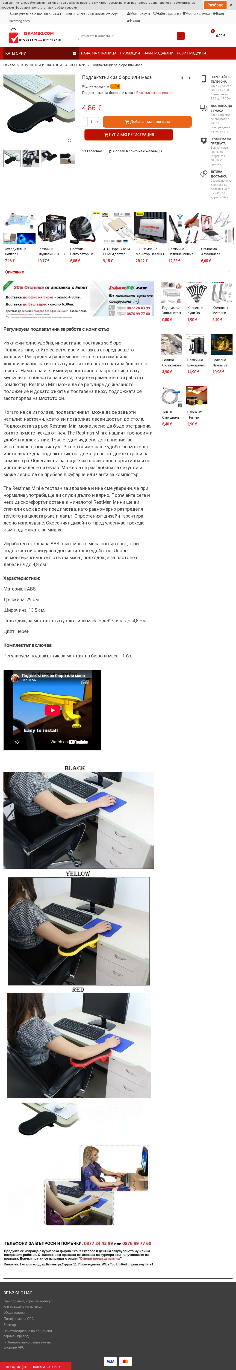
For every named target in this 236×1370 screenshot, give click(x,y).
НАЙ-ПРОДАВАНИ (158, 53)
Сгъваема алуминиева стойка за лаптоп (215, 254)
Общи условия (15, 1312)
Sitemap (9, 1325)
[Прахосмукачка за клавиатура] (182, 78)
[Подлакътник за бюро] (69, 140)
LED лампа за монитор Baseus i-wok (150, 254)
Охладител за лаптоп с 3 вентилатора (16, 254)
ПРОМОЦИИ (130, 53)
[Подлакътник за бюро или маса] (68, 158)
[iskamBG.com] (34, 36)
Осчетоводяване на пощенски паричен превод (27, 1333)
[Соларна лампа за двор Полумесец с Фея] (222, 344)
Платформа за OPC (18, 1319)
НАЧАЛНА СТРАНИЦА (98, 53)
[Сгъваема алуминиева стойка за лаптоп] (216, 228)
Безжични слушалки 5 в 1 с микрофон (51, 254)
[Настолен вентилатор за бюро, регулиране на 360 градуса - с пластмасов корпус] (85, 228)
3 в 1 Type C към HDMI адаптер (116, 251)
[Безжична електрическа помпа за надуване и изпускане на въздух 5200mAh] (196, 344)
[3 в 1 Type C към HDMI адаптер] (118, 228)
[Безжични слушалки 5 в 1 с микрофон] (52, 228)
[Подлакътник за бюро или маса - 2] (30, 158)
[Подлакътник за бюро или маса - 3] (49, 158)
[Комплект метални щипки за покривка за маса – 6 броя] (222, 292)
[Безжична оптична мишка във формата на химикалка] (183, 228)
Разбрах (215, 5)
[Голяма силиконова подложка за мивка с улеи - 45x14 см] (171, 344)
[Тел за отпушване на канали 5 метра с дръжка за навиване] (171, 396)
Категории (16, 53)
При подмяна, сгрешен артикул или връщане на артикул (27, 1304)
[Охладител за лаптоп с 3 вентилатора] (189, 78)
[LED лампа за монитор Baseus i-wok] (150, 228)
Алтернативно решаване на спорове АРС (27, 1345)
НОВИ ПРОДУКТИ (191, 53)
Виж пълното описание (155, 93)
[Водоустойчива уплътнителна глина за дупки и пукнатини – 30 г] (171, 292)
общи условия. (67, 7)
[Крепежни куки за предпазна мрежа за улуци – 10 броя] (196, 292)
